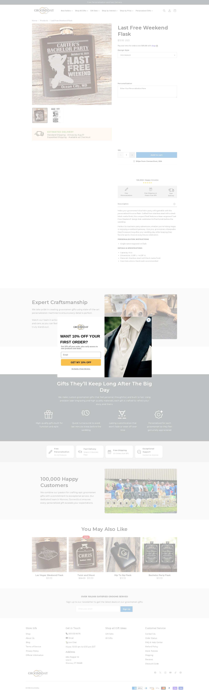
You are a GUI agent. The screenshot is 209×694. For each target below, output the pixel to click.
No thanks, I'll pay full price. (81, 369)
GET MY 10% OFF (81, 362)
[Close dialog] (148, 320)
